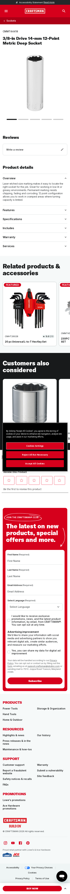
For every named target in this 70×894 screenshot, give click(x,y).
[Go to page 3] (35, 119)
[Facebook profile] (20, 843)
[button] (35, 145)
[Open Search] (63, 11)
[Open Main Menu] (6, 11)
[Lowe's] (7, 855)
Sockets (11, 20)
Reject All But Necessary (35, 454)
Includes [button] (8, 228)
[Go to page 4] (46, 119)
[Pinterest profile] (28, 843)
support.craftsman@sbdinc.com (44, 666)
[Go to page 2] (23, 119)
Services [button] (8, 246)
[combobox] (35, 606)
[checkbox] (8, 620)
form (9, 666)
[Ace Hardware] (16, 855)
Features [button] (9, 210)
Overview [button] (9, 178)
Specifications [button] (12, 219)
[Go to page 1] (12, 119)
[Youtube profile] (13, 843)
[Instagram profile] (5, 843)
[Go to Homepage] (35, 11)
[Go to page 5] (58, 119)
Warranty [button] (9, 237)
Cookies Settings (35, 446)
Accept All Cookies (35, 463)
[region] (35, 317)
